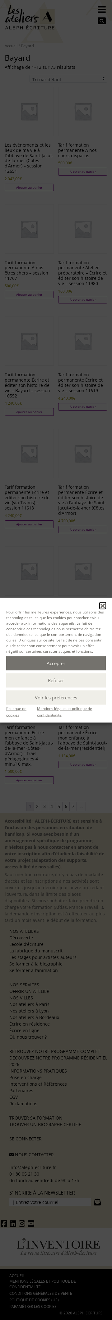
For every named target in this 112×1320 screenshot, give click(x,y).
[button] (103, 605)
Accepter (56, 663)
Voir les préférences (56, 697)
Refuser (56, 680)
